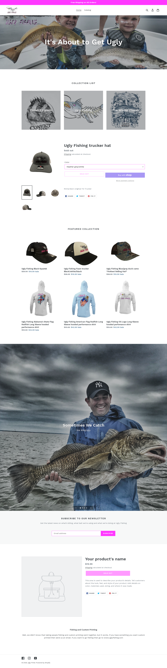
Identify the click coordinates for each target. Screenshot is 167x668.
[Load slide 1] (80, 508)
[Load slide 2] (82, 508)
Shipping (67, 154)
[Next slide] (90, 507)
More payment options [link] (125, 180)
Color (67, 162)
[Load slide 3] (84, 508)
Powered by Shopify (43, 663)
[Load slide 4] (86, 508)
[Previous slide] (76, 507)
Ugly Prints (31, 663)
